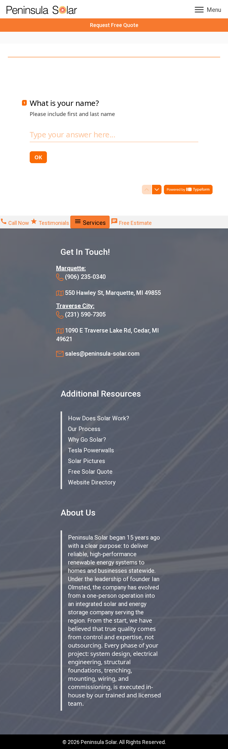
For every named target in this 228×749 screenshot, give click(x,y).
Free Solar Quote (90, 471)
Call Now (15, 223)
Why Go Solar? (87, 439)
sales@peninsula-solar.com (102, 353)
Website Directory (91, 482)
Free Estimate (131, 223)
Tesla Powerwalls (91, 450)
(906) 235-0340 (85, 276)
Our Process (84, 428)
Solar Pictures (86, 461)
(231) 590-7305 (85, 314)
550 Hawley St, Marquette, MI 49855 (113, 292)
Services (90, 222)
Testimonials (50, 223)
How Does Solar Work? (98, 418)
